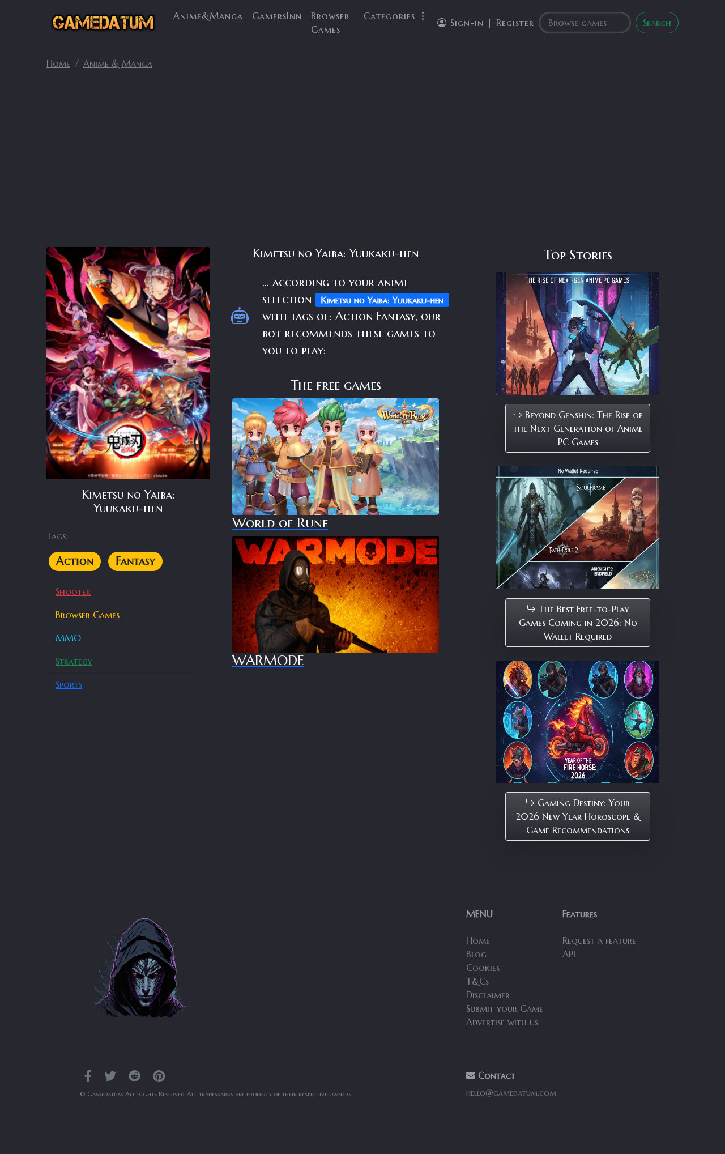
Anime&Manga (208, 16)
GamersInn (277, 16)
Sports (69, 684)
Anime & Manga (117, 63)
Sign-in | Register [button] (490, 22)
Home (58, 63)
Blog (476, 954)
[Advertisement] (362, 163)
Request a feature (599, 940)
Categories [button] (391, 16)
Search (657, 22)
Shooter (73, 591)
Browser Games (330, 22)
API (568, 954)
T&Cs (477, 981)
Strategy (74, 661)
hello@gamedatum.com (511, 1093)
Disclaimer (488, 994)
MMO (68, 638)
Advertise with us (502, 1022)
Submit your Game (504, 1008)
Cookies (483, 967)
